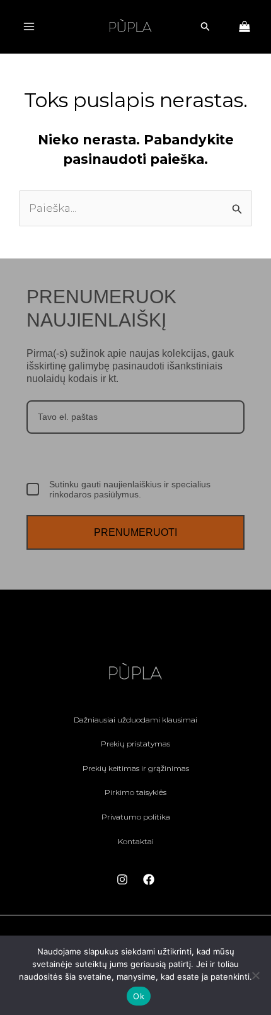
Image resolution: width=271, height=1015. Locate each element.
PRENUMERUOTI (135, 532)
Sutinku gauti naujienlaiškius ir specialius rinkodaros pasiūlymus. (129, 489)
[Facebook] (148, 879)
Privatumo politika (135, 816)
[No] (255, 975)
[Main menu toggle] (29, 26)
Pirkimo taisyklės (135, 792)
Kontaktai (136, 841)
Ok (138, 996)
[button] (205, 27)
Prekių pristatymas (135, 743)
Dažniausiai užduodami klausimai (135, 719)
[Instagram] (122, 879)
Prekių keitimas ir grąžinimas (136, 768)
